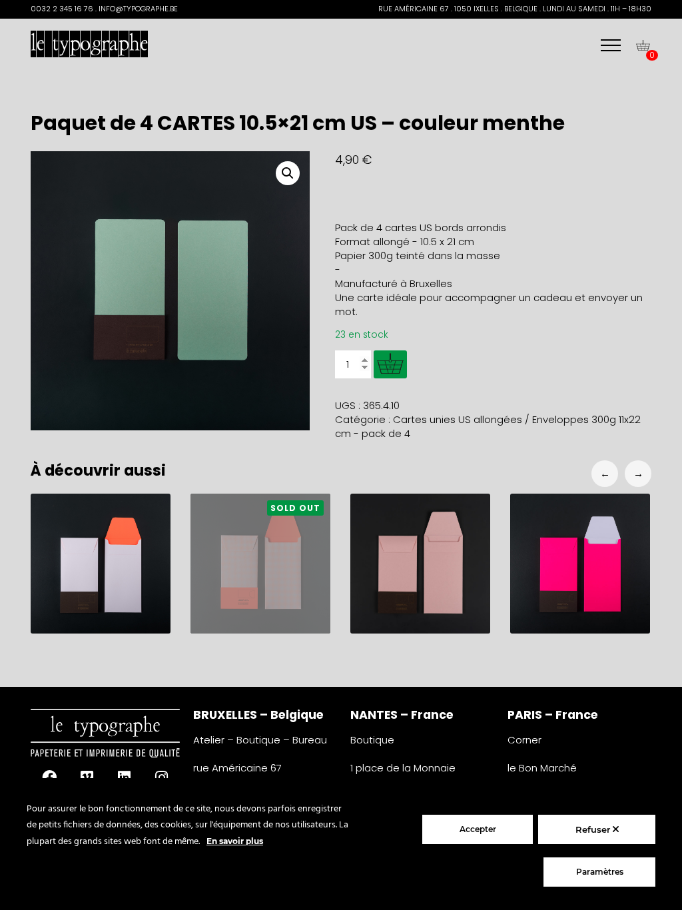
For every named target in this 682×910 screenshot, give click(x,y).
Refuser (594, 829)
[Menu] (611, 45)
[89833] (390, 364)
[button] (288, 173)
